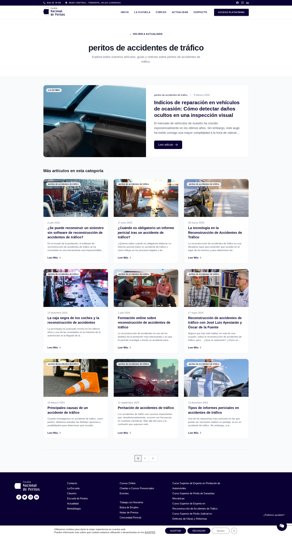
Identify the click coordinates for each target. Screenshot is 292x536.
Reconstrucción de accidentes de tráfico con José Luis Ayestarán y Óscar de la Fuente (215, 322)
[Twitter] (24, 497)
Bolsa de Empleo (129, 507)
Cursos (161, 12)
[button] (282, 526)
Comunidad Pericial (130, 517)
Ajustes (221, 530)
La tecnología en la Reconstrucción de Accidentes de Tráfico (215, 232)
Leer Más (52, 257)
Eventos (124, 493)
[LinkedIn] (247, 3)
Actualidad (180, 12)
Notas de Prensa (129, 512)
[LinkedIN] (36, 497)
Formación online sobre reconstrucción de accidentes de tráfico (144, 322)
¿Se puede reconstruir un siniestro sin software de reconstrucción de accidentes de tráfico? (75, 232)
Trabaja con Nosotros (131, 502)
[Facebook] (237, 3)
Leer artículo (165, 144)
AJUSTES (150, 532)
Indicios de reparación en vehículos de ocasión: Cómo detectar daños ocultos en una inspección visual (197, 109)
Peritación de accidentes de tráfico (146, 408)
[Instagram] (242, 3)
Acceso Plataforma (231, 12)
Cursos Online (128, 483)
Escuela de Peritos (77, 498)
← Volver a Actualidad (146, 34)
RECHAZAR (198, 530)
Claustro (71, 493)
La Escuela (142, 12)
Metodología (74, 508)
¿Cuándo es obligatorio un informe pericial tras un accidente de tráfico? (146, 232)
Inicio (125, 12)
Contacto (200, 12)
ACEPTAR (175, 530)
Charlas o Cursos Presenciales (137, 488)
